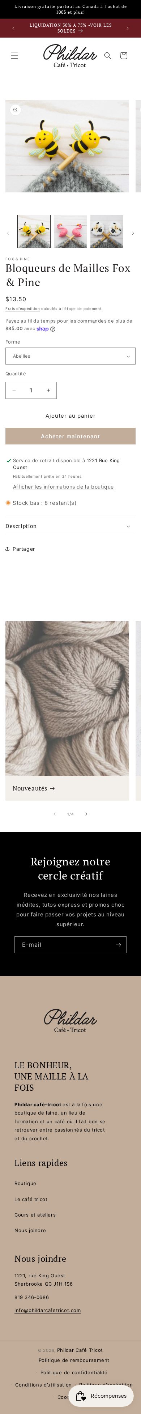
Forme (12, 342)
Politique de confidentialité (74, 1372)
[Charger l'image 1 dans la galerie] (34, 231)
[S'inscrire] (118, 944)
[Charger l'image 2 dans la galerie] (70, 231)
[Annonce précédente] (13, 28)
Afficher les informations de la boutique (63, 487)
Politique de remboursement (74, 1360)
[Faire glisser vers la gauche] (8, 233)
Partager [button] (24, 549)
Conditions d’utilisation (43, 1385)
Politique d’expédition (106, 1385)
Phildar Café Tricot (80, 1350)
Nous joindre (30, 1230)
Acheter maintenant (70, 436)
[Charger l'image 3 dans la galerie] (106, 231)
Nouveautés (30, 788)
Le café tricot (30, 1199)
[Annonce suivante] (128, 28)
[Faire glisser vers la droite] (133, 233)
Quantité (15, 373)
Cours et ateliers (35, 1215)
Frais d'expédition (22, 308)
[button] (14, 56)
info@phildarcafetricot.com (47, 1310)
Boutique (25, 1183)
